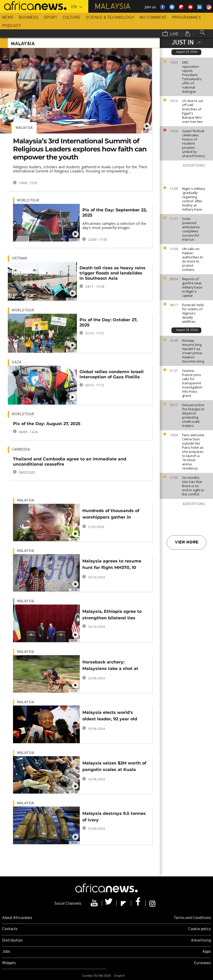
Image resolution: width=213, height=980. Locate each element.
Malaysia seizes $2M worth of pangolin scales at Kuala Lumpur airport (114, 767)
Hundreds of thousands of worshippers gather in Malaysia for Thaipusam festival (110, 514)
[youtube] (95, 903)
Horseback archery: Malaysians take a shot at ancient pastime (110, 666)
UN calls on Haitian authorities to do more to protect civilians (192, 259)
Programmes (186, 18)
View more (186, 542)
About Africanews (17, 918)
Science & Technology (110, 18)
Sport (50, 18)
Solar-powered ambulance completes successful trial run (191, 229)
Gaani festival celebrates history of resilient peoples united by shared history (193, 143)
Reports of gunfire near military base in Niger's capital (192, 287)
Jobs (6, 952)
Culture (71, 18)
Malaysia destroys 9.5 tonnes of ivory (114, 816)
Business (28, 18)
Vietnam (19, 258)
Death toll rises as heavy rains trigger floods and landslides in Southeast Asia (112, 273)
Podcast (11, 26)
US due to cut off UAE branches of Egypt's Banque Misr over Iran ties (192, 111)
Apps (206, 952)
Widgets (9, 963)
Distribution (12, 941)
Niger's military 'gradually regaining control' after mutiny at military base (193, 198)
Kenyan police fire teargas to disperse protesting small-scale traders (193, 415)
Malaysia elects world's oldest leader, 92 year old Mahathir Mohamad (109, 716)
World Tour (28, 201)
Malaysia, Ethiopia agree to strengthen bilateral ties (112, 614)
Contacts (10, 929)
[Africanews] (33, 5)
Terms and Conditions (192, 918)
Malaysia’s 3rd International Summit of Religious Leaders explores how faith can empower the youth (80, 149)
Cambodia (21, 450)
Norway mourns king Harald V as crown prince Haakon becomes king (193, 350)
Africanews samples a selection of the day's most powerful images (114, 225)
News (8, 18)
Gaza (16, 362)
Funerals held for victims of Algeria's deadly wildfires (193, 313)
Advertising (201, 941)
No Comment (153, 18)
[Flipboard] (124, 903)
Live (174, 34)
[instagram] (152, 903)
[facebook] (138, 903)
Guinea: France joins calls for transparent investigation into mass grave (192, 383)
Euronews (202, 963)
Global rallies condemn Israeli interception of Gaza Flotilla (111, 374)
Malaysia (24, 128)
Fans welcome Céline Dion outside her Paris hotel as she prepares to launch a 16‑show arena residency (193, 451)
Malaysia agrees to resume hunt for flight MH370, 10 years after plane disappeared (111, 565)
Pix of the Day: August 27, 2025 (47, 423)
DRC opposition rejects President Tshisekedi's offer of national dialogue (192, 76)
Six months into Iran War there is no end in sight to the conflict (193, 485)
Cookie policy (199, 929)
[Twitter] (109, 903)
